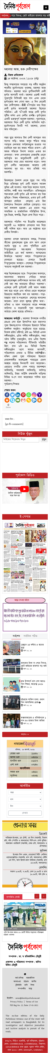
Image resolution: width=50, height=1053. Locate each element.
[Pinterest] (23, 394)
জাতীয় (34, 981)
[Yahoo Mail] (39, 394)
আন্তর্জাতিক (30, 978)
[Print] (7, 400)
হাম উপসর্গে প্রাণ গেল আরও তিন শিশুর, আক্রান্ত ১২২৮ (33, 683)
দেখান (25, 813)
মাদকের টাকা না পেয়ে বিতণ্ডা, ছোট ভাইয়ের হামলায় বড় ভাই (34, 664)
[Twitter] (12, 394)
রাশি (26, 985)
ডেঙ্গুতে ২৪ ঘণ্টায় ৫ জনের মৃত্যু (32, 646)
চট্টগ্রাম (26, 981)
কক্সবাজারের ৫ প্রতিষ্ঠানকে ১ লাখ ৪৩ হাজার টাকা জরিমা (33, 719)
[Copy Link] (28, 400)
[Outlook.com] (34, 400)
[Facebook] (7, 394)
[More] (39, 400)
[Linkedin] (17, 394)
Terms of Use (32, 1001)
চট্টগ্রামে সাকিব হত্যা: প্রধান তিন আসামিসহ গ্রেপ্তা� (32, 701)
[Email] (17, 400)
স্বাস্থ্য (30, 988)
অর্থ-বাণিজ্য (19, 978)
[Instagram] (34, 394)
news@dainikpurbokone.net (27, 998)
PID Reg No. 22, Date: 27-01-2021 (24, 1005)
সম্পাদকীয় (22, 988)
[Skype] (12, 400)
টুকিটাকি (19, 985)
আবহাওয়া (17, 981)
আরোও (24, 734)
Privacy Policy (16, 1001)
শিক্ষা (32, 985)
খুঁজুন (44, 439)
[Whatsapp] (28, 394)
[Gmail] (23, 400)
